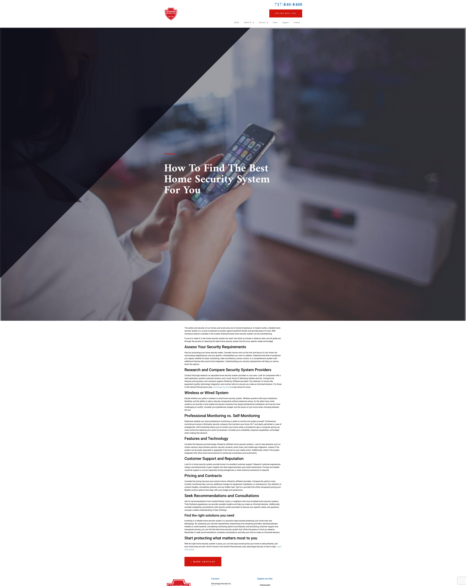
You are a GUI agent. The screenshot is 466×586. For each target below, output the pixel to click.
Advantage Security (221, 387)
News (275, 22)
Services (262, 22)
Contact (296, 22)
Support (285, 22)
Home (236, 22)
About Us (248, 22)
